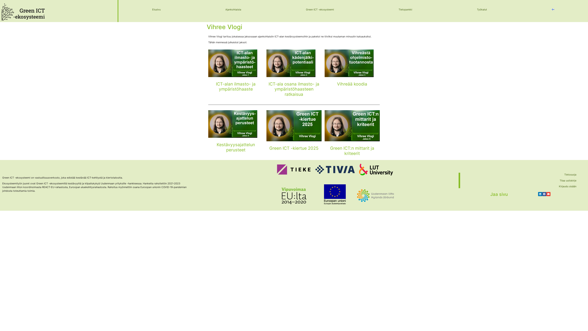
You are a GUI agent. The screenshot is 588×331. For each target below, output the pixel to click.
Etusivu (156, 9)
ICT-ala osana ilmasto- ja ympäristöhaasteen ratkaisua (294, 89)
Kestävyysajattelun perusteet (236, 147)
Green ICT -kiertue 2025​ (293, 148)
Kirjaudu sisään (567, 186)
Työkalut (482, 9)
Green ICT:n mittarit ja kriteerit (352, 151)
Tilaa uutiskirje (568, 180)
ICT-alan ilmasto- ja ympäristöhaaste (236, 86)
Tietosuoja (570, 174)
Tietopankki (405, 9)
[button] (540, 194)
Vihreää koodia (352, 84)
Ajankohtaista (233, 9)
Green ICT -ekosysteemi (320, 9)
